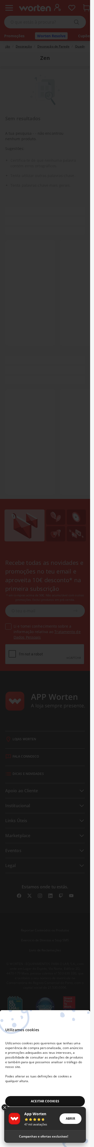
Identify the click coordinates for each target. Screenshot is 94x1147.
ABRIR (70, 1118)
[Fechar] (5, 1107)
